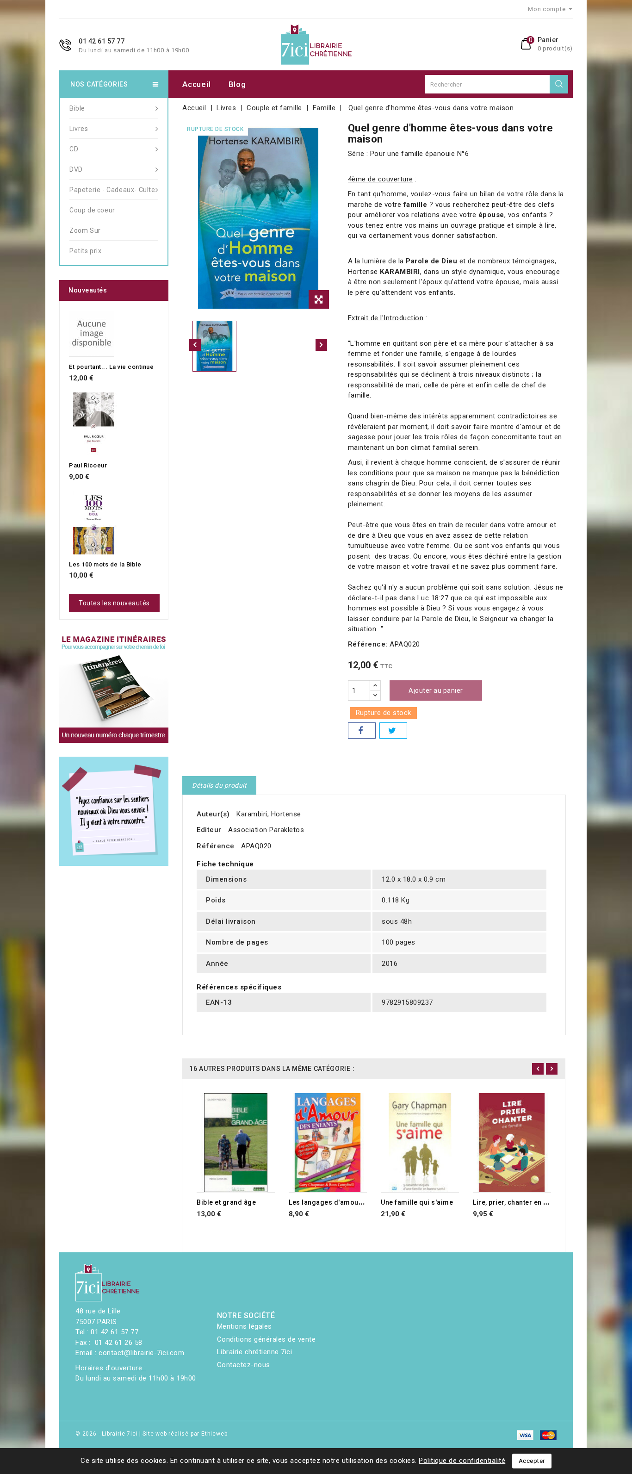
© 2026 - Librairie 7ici (107, 1433)
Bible (77, 108)
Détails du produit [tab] (219, 785)
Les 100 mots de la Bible (105, 564)
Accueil (196, 84)
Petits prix (85, 251)
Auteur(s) (213, 814)
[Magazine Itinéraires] (113, 688)
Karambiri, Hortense (268, 814)
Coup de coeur (92, 210)
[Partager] (361, 730)
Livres (78, 128)
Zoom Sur (85, 230)
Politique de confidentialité (462, 1460)
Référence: (368, 644)
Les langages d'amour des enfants (345, 1202)
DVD (76, 169)
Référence (216, 846)
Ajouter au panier (436, 690)
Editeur (209, 830)
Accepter (532, 1460)
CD (73, 149)
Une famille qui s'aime (417, 1202)
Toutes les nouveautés (114, 603)
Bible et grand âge (226, 1202)
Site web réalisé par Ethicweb (185, 1433)
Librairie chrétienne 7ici (254, 1352)
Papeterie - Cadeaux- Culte (112, 189)
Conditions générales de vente (266, 1339)
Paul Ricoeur (88, 465)
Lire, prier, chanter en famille (519, 1202)
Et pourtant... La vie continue (111, 366)
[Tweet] (393, 730)
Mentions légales (244, 1326)
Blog (237, 84)
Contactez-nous (243, 1365)
